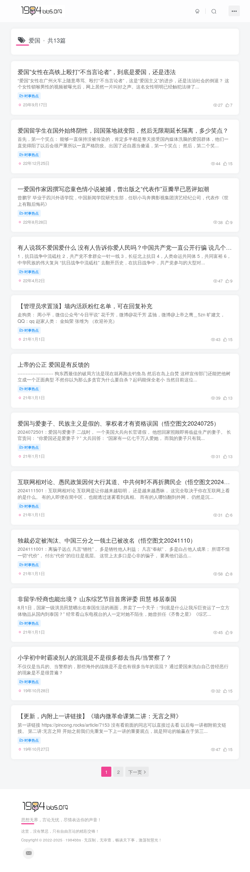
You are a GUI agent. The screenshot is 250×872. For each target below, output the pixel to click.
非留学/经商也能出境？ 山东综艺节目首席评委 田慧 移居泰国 (97, 598)
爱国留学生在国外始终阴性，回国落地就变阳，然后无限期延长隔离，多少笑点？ (123, 130)
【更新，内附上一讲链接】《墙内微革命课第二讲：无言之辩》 (100, 715)
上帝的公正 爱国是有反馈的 (54, 364)
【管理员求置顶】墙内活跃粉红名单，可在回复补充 (85, 305)
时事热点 (31, 95)
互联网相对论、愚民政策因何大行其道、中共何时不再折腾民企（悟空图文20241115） (130, 481)
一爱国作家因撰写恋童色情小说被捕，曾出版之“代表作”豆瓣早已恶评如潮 (113, 188)
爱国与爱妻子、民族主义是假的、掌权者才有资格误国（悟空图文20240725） (118, 423)
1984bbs (73, 839)
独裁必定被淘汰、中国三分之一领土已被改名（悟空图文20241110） (107, 540)
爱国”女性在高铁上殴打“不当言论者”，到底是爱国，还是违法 (97, 71)
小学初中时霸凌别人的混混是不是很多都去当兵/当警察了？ (95, 657)
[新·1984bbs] (46, 806)
